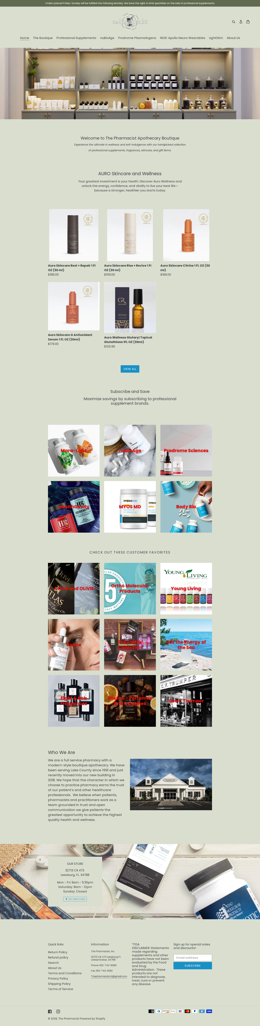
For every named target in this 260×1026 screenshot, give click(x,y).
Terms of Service (60, 989)
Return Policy (57, 952)
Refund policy (58, 957)
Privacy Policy (58, 978)
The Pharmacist (68, 1018)
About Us (54, 968)
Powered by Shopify (92, 1018)
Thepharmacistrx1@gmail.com (109, 976)
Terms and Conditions (65, 973)
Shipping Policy (59, 984)
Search (53, 963)
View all (130, 369)
